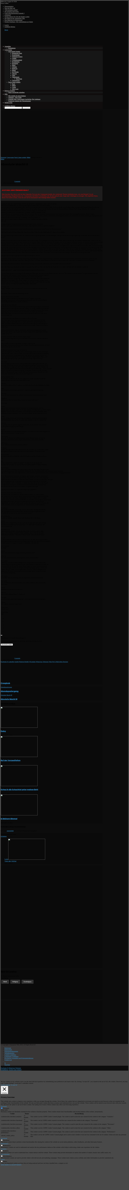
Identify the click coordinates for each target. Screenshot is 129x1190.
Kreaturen (15, 63)
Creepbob (17, 181)
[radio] (54, 618)
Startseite (3, 157)
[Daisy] (19, 727)
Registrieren (11, 48)
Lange (14, 87)
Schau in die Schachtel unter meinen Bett (19, 789)
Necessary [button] (4, 1106)
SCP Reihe (15, 72)
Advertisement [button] (5, 1154)
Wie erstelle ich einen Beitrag (17, 96)
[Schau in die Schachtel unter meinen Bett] (19, 785)
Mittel (14, 85)
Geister (14, 58)
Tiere (13, 75)
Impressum (8, 1048)
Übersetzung (16, 80)
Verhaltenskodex (9, 1053)
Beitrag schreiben (10, 91)
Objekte (14, 67)
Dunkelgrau (27, 982)
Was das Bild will (10, 8)
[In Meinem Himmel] (19, 815)
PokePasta (19, 79)
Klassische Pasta (17, 53)
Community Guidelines (11, 1056)
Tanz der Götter (11, 861)
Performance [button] (4, 1143)
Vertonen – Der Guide (15, 97)
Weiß (5, 982)
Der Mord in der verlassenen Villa (15, 18)
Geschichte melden (7, 644)
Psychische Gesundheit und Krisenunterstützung (19, 1058)
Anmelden (8, 46)
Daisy (3, 731)
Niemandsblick (9, 6)
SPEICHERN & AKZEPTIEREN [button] (11, 1165)
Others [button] (3, 1159)
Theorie (14, 73)
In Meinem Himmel (9, 819)
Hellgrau (15, 982)
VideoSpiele (15, 77)
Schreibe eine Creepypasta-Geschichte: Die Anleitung (24, 99)
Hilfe (6, 94)
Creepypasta (8, 50)
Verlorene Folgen (17, 56)
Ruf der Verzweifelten (10, 760)
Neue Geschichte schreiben (16, 92)
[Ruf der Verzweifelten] (19, 756)
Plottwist (14, 68)
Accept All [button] (14, 1085)
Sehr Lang (15, 89)
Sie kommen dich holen (12, 11)
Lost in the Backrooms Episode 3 (14, 13)
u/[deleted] (8, 15)
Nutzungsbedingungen (11, 1051)
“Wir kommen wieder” (11, 10)
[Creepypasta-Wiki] (29, 43)
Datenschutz (8, 1049)
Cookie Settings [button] (5, 1085)
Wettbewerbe (8, 102)
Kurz (13, 84)
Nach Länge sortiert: (14, 82)
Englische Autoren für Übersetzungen (19, 101)
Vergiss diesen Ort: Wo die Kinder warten (17, 17)
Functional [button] (4, 1138)
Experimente (16, 55)
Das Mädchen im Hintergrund (13, 20)
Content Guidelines (10, 1055)
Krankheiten (15, 62)
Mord (13, 65)
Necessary (6, 1108)
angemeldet (10, 831)
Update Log (8, 1060)
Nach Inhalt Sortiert (14, 51)
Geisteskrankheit (17, 60)
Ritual (14, 70)
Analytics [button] (3, 1149)
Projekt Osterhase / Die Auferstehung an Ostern (19, 22)
